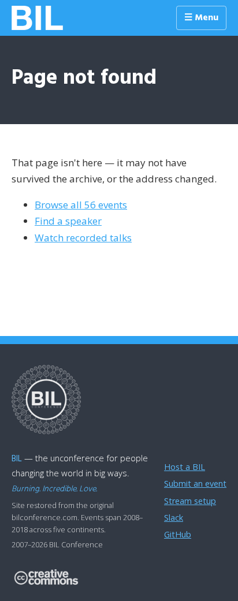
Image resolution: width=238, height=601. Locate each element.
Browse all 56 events (81, 204)
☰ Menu (201, 17)
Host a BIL (184, 466)
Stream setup (190, 500)
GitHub (177, 534)
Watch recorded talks (83, 237)
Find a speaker (68, 220)
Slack (173, 517)
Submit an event (195, 483)
